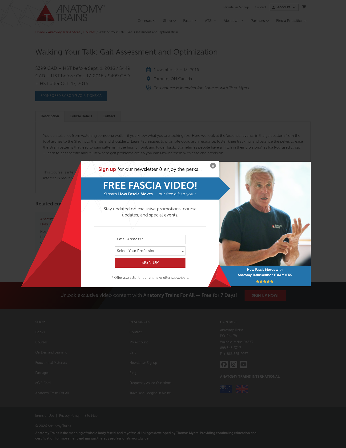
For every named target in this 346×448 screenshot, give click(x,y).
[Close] (213, 166)
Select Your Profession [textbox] (136, 251)
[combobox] (150, 250)
